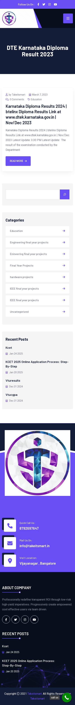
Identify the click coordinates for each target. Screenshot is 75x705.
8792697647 (29, 528)
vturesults (13, 380)
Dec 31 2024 (16, 386)
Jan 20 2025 (16, 372)
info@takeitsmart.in (35, 546)
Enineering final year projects (28, 253)
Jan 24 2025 (16, 353)
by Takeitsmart (17, 94)
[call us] (67, 697)
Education (36, 99)
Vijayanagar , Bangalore (38, 563)
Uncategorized (19, 311)
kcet (9, 347)
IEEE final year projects (24, 288)
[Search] (64, 194)
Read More (16, 161)
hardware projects (21, 277)
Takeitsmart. (34, 693)
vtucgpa (11, 395)
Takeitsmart (37, 698)
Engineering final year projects (29, 242)
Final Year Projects (21, 265)
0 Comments (17, 99)
